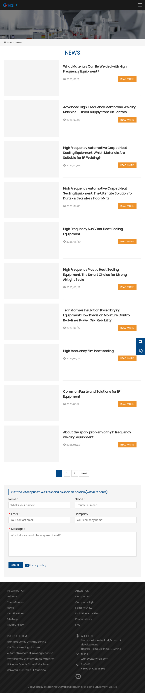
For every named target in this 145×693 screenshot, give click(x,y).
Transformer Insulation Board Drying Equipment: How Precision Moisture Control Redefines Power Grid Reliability (96, 315)
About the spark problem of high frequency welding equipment (97, 434)
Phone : (80, 499)
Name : (13, 499)
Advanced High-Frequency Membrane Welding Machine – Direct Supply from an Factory (99, 109)
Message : (16, 529)
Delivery (12, 596)
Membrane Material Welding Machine (30, 658)
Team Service (15, 602)
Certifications (15, 613)
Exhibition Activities (87, 613)
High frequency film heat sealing (88, 351)
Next (84, 473)
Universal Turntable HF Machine (26, 670)
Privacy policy (37, 565)
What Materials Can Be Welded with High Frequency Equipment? (95, 69)
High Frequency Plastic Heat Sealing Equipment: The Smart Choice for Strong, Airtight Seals (95, 274)
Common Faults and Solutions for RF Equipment (91, 394)
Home (8, 42)
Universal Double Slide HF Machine (28, 664)
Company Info (84, 596)
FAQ (77, 625)
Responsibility (83, 619)
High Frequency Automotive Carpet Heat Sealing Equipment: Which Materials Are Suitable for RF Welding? (95, 152)
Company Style (84, 602)
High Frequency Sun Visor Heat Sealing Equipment (93, 231)
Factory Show (83, 608)
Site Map (12, 619)
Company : (82, 514)
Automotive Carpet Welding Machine (30, 653)
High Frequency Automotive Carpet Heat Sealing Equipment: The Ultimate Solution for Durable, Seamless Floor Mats (98, 193)
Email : (13, 514)
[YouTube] (78, 676)
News (19, 42)
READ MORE (127, 79)
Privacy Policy (15, 625)
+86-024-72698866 (93, 668)
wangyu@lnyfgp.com (94, 658)
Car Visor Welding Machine (23, 647)
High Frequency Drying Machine (26, 642)
